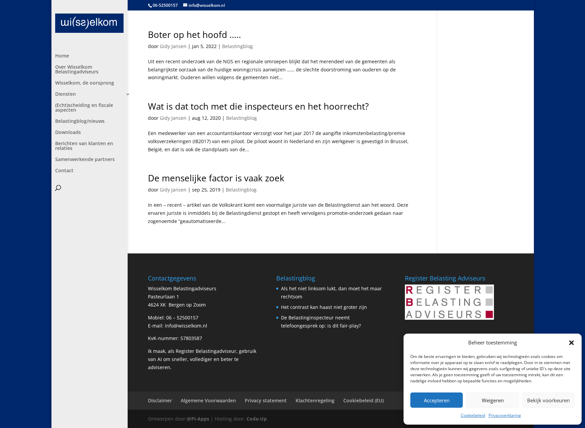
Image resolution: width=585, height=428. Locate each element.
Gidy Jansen (173, 46)
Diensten (65, 94)
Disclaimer (160, 400)
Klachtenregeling (315, 400)
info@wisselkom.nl (186, 325)
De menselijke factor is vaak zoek (216, 178)
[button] (571, 342)
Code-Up (256, 418)
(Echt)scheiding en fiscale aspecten (84, 108)
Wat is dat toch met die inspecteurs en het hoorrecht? (258, 106)
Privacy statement (266, 400)
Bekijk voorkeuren (548, 400)
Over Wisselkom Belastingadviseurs (77, 70)
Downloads (68, 132)
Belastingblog (237, 46)
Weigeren (493, 400)
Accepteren (437, 400)
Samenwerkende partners (85, 159)
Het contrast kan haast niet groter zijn (324, 307)
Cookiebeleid (473, 415)
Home (62, 56)
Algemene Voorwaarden (208, 400)
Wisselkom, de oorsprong (84, 83)
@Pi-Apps (198, 418)
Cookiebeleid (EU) (363, 400)
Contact (64, 171)
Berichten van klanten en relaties (84, 146)
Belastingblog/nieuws (80, 121)
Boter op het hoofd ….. (194, 34)
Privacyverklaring (505, 415)
